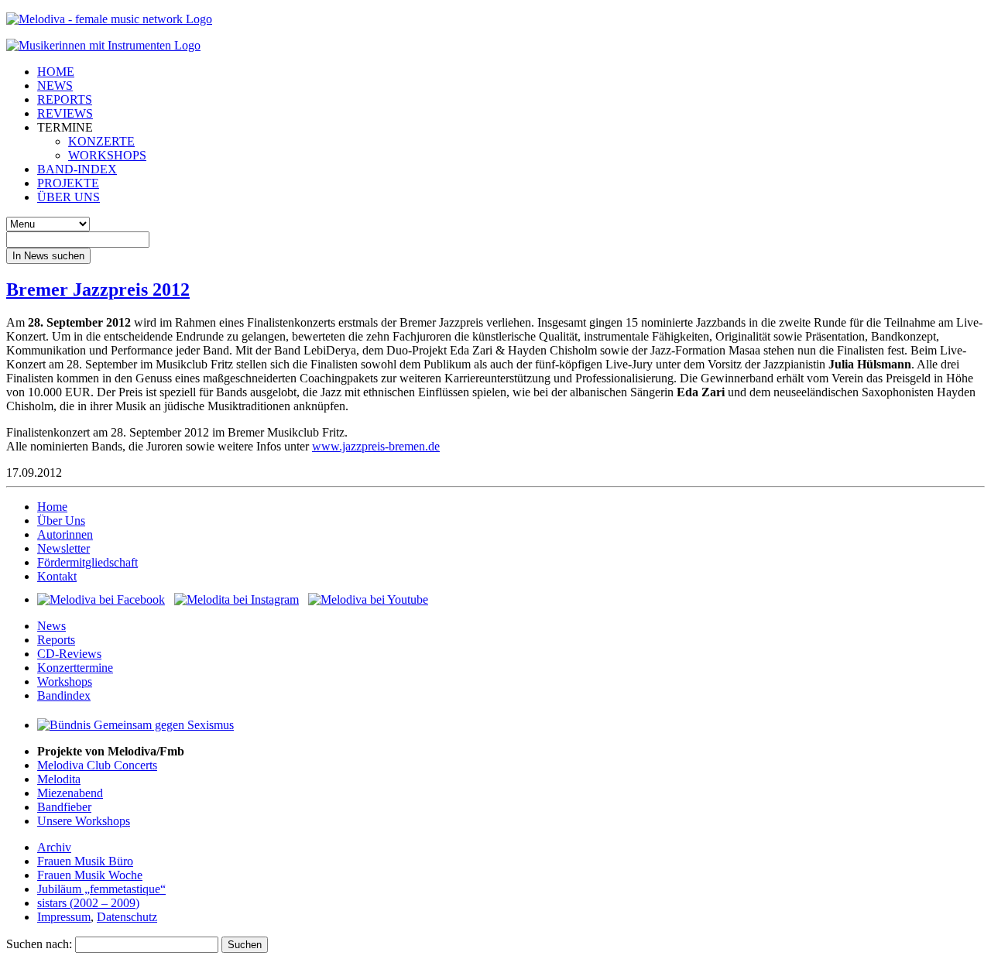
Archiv (54, 847)
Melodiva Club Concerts (97, 765)
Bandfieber (64, 806)
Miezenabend (70, 793)
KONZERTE (101, 141)
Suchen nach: (39, 943)
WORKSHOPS (107, 155)
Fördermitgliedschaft (87, 562)
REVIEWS (65, 113)
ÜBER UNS (68, 197)
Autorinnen (65, 534)
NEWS (55, 85)
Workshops (64, 681)
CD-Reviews (69, 653)
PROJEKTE (68, 183)
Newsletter (63, 548)
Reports (56, 639)
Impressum (64, 916)
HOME (55, 71)
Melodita (59, 779)
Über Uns (61, 520)
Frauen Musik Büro (85, 861)
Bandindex (64, 695)
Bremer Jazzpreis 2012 (98, 289)
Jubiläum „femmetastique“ (101, 889)
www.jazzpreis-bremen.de (376, 446)
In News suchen (48, 256)
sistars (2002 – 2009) (88, 902)
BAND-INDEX (77, 169)
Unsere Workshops (83, 820)
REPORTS (64, 99)
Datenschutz (127, 916)
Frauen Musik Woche (89, 875)
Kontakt (57, 576)
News (51, 625)
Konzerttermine (75, 667)
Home (52, 506)
